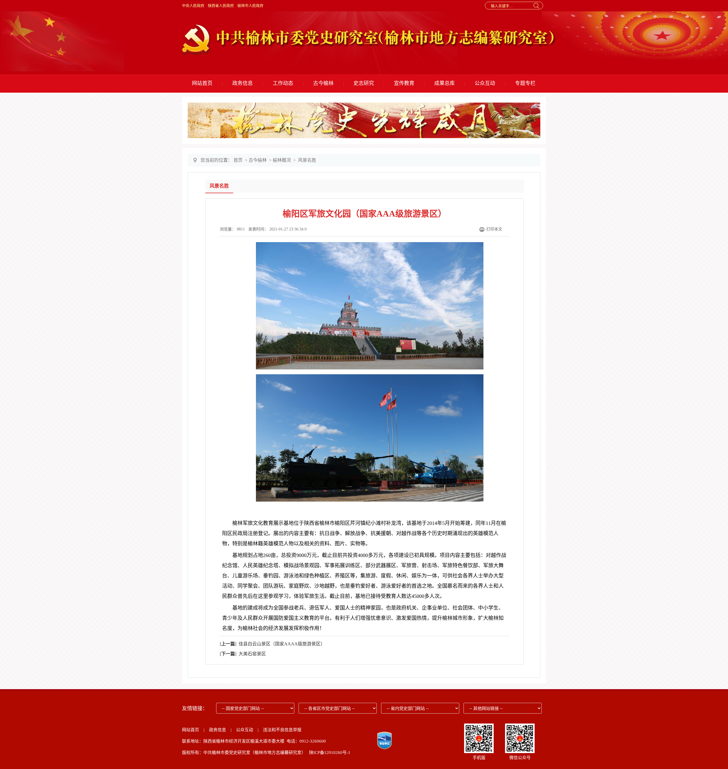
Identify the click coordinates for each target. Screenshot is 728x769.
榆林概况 (282, 160)
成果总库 (444, 83)
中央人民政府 (193, 5)
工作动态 (283, 83)
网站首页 (202, 83)
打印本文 (494, 229)
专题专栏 (525, 83)
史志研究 (363, 83)
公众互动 (485, 83)
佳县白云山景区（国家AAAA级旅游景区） (280, 643)
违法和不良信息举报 (282, 730)
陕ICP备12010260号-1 (329, 752)
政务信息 (242, 83)
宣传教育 (404, 83)
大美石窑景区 (251, 653)
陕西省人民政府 (221, 5)
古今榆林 (323, 83)
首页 (238, 160)
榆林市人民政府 (250, 5)
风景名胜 (307, 160)
